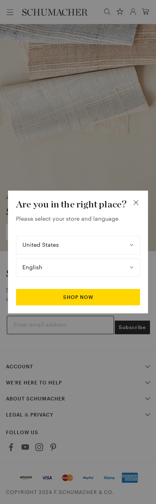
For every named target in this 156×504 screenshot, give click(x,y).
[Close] (136, 203)
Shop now (78, 297)
